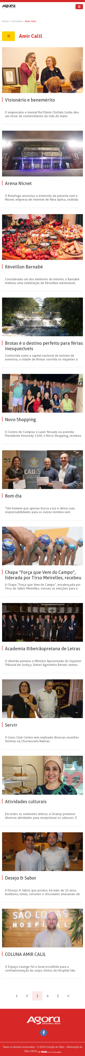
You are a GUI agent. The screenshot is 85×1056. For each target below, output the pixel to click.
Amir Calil (30, 21)
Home (5, 21)
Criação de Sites (55, 1047)
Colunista (17, 21)
